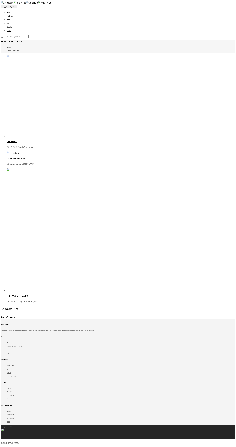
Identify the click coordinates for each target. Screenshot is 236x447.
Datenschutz (11, 399)
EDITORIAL (10, 365)
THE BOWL (12, 141)
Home (9, 12)
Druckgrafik (10, 418)
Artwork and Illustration (14, 346)
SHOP (9, 31)
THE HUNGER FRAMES (17, 296)
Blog (8, 350)
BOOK (9, 373)
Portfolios (10, 16)
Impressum (10, 395)
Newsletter (10, 392)
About (8, 23)
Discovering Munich (16, 158)
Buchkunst (10, 414)
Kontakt (9, 27)
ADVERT (10, 369)
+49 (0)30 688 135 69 (9, 309)
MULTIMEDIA (11, 376)
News (8, 19)
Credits (9, 353)
